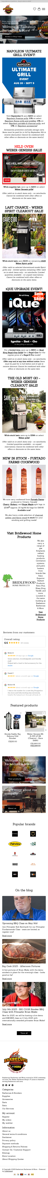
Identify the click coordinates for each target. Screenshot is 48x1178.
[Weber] (15, 874)
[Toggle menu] (43, 9)
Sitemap (6, 1153)
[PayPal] (32, 1175)
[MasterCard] (21, 1175)
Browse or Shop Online (13, 37)
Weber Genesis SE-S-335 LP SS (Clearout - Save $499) (35, 737)
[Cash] (14, 1175)
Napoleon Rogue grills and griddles (20, 121)
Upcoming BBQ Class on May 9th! (20, 923)
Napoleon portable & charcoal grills (25, 123)
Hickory (13, 504)
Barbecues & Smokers (12, 1093)
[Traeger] (33, 864)
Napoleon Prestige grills (17, 118)
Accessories (7, 1099)
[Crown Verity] (33, 834)
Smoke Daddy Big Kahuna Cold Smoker (13, 736)
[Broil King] (15, 834)
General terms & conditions (14, 1134)
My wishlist (7, 1123)
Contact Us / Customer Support (16, 1150)
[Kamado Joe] (15, 854)
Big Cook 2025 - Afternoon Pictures (21, 966)
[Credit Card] (18, 1175)
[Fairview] (15, 844)
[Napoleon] (33, 854)
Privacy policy (9, 1140)
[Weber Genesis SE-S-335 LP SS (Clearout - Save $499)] (35, 721)
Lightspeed (8, 1171)
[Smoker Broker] (15, 864)
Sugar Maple (27, 504)
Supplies (6, 1096)
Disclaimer (7, 1137)
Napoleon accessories (27, 126)
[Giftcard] (28, 1175)
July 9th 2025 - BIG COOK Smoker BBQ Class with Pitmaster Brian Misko (23, 1010)
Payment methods (10, 1143)
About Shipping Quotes (13, 1159)
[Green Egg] (33, 844)
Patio (4, 1105)
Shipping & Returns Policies (14, 1147)
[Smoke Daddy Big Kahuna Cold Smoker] (12, 721)
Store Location (9, 1156)
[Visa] (25, 1175)
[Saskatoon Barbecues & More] (8, 9)
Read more (7, 936)
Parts (4, 1102)
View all (24, 1033)
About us (6, 1131)
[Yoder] (33, 874)
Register (5, 1117)
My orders (6, 1120)
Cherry (6, 504)
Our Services (8, 1108)
